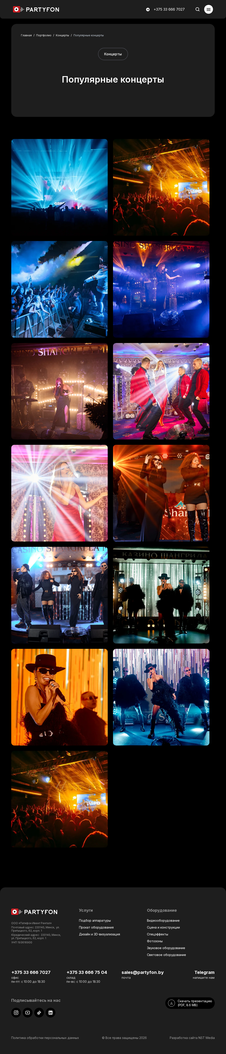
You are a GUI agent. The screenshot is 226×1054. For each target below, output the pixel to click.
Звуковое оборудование (166, 948)
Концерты (113, 54)
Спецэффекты (157, 934)
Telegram (204, 972)
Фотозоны (155, 941)
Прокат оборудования (96, 927)
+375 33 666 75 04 (86, 972)
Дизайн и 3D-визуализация (99, 934)
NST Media (206, 1038)
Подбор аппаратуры (95, 920)
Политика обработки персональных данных (45, 1038)
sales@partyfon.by (143, 972)
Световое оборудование (166, 955)
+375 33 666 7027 (169, 9)
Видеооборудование (163, 920)
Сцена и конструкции (163, 927)
